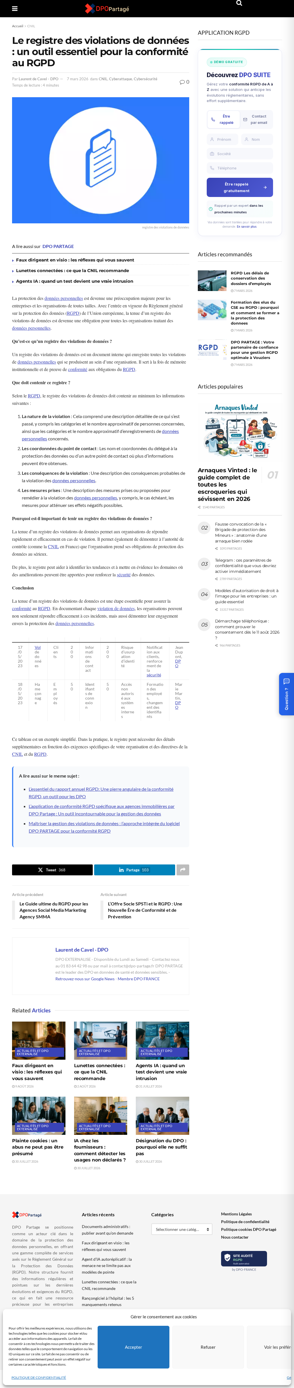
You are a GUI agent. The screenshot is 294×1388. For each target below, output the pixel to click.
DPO (178, 663)
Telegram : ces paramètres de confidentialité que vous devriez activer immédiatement (245, 566)
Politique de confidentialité (245, 1221)
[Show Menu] (15, 8)
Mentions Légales (236, 1213)
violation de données (116, 608)
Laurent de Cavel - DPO (38, 79)
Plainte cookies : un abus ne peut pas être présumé (37, 1147)
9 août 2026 (24, 1086)
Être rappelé (226, 119)
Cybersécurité (145, 79)
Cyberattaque (120, 79)
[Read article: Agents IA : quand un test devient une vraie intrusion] (162, 1041)
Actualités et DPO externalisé (33, 1052)
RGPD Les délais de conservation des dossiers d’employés (251, 278)
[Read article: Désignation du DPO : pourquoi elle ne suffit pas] (162, 1116)
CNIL (31, 26)
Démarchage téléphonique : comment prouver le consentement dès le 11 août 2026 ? (247, 629)
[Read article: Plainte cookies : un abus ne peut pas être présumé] (38, 1116)
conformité (77, 369)
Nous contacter (235, 1237)
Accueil (17, 26)
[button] (286, 694)
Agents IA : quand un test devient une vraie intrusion (74, 281)
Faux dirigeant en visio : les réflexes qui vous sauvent (75, 260)
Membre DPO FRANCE (139, 978)
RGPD (73, 313)
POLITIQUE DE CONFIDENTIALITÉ (38, 1377)
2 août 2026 (86, 1086)
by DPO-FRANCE (244, 1269)
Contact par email (259, 119)
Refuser (208, 1347)
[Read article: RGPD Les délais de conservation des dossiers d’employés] (212, 280)
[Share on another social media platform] (183, 869)
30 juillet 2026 (26, 1161)
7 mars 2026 (77, 79)
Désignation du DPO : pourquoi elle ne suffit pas (161, 1147)
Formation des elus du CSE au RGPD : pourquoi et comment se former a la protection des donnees (255, 312)
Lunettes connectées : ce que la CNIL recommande (72, 270)
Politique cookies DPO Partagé (248, 1229)
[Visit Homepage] (107, 8)
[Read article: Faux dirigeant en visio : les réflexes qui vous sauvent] (38, 1041)
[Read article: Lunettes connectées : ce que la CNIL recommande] (100, 1041)
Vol (38, 647)
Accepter (133, 1347)
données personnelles (64, 298)
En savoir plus (246, 226)
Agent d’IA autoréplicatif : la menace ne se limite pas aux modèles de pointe (107, 1265)
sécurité (124, 574)
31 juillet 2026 (150, 1086)
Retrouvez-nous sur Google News (85, 978)
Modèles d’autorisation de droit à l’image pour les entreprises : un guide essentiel (246, 596)
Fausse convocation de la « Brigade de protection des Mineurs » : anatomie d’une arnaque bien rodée (241, 533)
